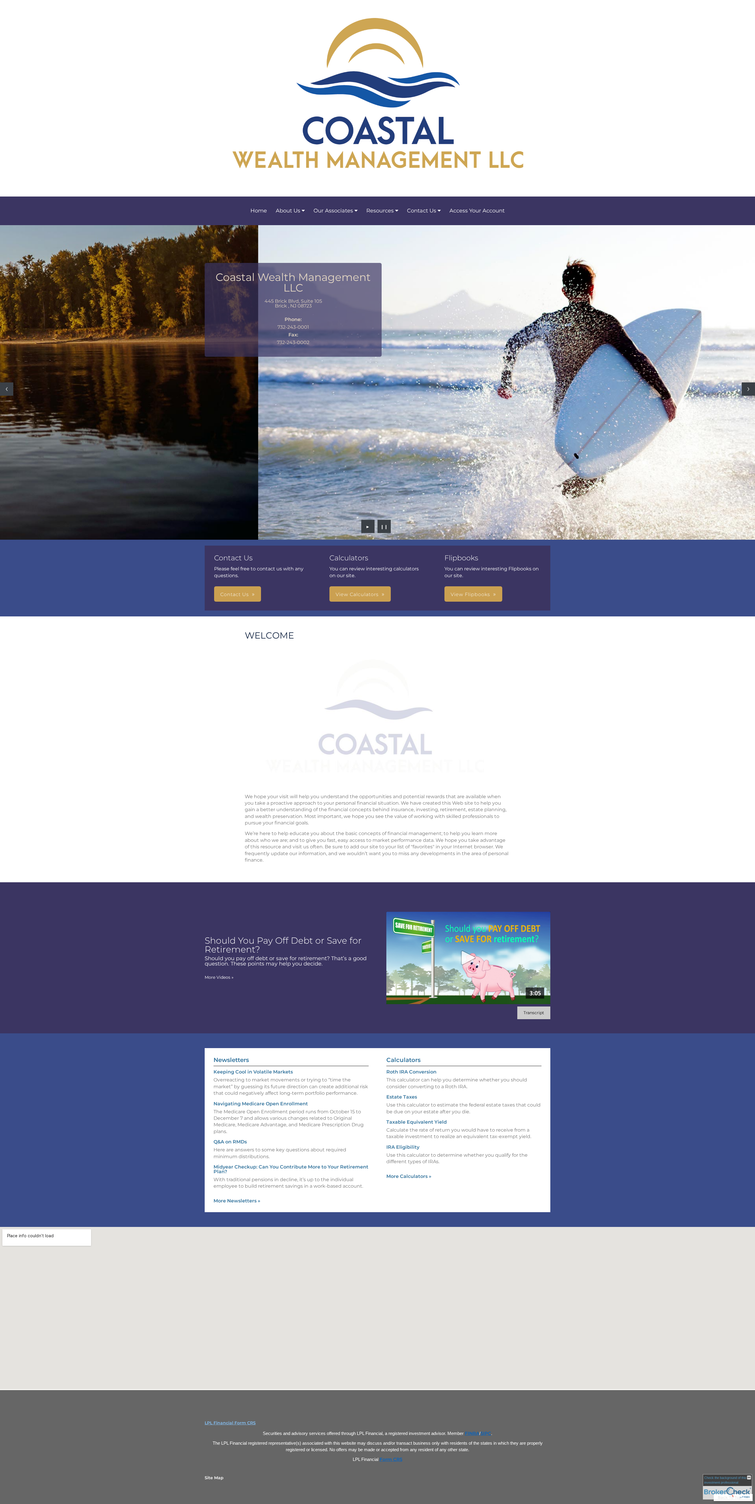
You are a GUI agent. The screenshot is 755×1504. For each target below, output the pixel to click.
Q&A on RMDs (230, 1142)
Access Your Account (477, 210)
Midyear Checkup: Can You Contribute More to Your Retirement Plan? (291, 1169)
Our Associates (333, 210)
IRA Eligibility (402, 1147)
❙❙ (384, 526)
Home (258, 210)
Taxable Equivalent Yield (416, 1122)
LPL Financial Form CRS (230, 1423)
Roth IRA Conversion (411, 1072)
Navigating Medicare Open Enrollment (261, 1104)
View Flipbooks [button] (470, 594)
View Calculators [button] (357, 594)
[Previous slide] (6, 389)
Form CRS (391, 1459)
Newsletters (231, 1059)
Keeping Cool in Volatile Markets (253, 1072)
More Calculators (408, 1176)
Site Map (214, 1477)
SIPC (485, 1433)
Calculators (403, 1059)
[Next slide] (748, 389)
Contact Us (421, 210)
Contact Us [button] (234, 594)
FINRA (472, 1433)
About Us (288, 210)
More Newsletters (237, 1201)
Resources (380, 210)
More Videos (219, 977)
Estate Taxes (401, 1097)
